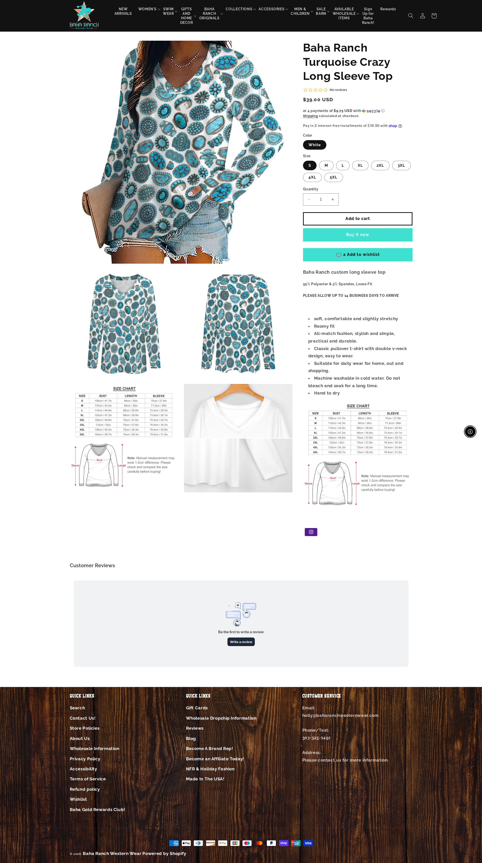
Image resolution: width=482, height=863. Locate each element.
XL (360, 165)
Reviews (195, 728)
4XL (312, 177)
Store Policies (85, 728)
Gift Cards (197, 707)
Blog (191, 738)
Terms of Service (88, 778)
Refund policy (85, 789)
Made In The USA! (205, 778)
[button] (147, 9)
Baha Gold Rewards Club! (98, 809)
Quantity (310, 189)
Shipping (310, 116)
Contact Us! (83, 718)
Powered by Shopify (164, 853)
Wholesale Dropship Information (221, 718)
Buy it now (357, 234)
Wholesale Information (94, 748)
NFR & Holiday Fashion (210, 768)
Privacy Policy (85, 758)
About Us (80, 738)
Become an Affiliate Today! (215, 758)
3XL (401, 165)
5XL (333, 177)
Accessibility (83, 768)
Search (77, 707)
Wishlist (78, 799)
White (315, 145)
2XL (380, 165)
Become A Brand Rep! (209, 748)
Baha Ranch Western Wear (112, 853)
